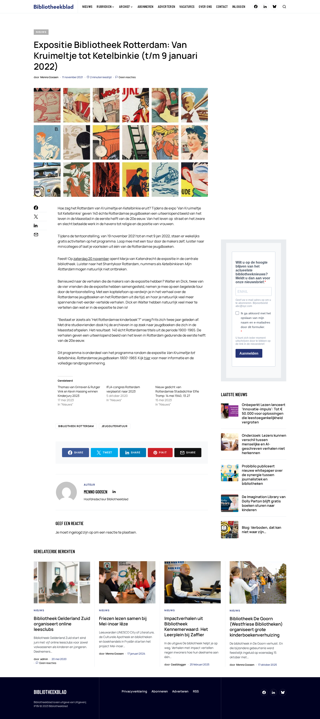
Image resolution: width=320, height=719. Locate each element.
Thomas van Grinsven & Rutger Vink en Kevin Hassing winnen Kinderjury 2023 (79, 391)
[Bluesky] (274, 6)
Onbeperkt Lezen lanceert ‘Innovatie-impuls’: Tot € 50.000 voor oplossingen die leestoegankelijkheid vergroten (263, 413)
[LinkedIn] (265, 6)
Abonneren (160, 691)
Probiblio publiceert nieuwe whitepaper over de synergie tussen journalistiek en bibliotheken (262, 475)
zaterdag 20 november (91, 258)
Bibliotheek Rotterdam (76, 426)
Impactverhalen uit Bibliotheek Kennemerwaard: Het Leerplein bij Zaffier (186, 626)
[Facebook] (255, 6)
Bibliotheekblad (50, 692)
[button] (284, 6)
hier (147, 357)
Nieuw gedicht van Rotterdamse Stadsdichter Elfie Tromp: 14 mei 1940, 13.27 (177, 391)
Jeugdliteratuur (115, 426)
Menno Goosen (95, 491)
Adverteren (180, 691)
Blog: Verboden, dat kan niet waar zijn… (261, 529)
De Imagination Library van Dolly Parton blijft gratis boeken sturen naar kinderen (264, 503)
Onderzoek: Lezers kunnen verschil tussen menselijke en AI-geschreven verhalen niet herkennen (264, 444)
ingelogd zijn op (81, 532)
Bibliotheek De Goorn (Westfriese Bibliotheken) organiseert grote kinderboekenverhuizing (256, 627)
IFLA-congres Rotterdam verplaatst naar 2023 (123, 389)
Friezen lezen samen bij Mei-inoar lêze (123, 621)
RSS (196, 691)
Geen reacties (127, 77)
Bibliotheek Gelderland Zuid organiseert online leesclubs (62, 623)
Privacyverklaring (134, 691)
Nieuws (41, 32)
